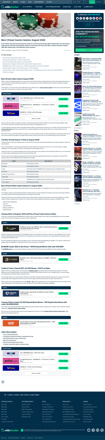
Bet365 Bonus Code (68, 409)
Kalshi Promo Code (68, 407)
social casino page (6, 129)
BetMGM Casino (7, 249)
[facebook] (93, 430)
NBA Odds (4, 407)
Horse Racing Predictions (49, 421)
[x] (102, 430)
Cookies (23, 438)
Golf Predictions (46, 414)
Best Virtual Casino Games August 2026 (14, 57)
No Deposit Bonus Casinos (90, 407)
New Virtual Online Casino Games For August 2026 (17, 62)
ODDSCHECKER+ (39, 2)
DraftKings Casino (88, 419)
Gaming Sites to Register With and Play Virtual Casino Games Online (22, 64)
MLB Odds (4, 409)
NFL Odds (4, 404)
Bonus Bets (66, 404)
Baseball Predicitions (47, 411)
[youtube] (88, 430)
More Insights (78, 128)
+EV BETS (49, 2)
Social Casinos (87, 414)
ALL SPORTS (28, 6)
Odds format (77, 2)
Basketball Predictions (48, 409)
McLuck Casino (87, 421)
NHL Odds (4, 411)
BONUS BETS (6, 2)
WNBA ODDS (89, 6)
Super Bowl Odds (26, 414)
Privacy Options (39, 438)
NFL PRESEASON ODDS (53, 6)
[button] (100, 2)
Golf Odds (4, 414)
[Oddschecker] (10, 430)
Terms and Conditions (13, 438)
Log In (92, 2)
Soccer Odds (4, 416)
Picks (76, 131)
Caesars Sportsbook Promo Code (71, 419)
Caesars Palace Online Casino (17, 308)
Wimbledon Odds (26, 416)
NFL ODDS (78, 6)
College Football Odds (7, 421)
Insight (77, 55)
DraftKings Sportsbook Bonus (71, 414)
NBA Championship (27, 409)
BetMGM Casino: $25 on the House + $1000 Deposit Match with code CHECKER (26, 66)
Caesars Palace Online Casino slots (54, 311)
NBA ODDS (68, 6)
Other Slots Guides (8, 72)
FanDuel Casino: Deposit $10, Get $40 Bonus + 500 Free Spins (20, 68)
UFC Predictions (46, 419)
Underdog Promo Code (69, 421)
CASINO (23, 2)
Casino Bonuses (87, 404)
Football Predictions (47, 407)
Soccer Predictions (47, 416)
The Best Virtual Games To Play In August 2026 (16, 59)
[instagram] (97, 430)
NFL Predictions (46, 404)
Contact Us (30, 438)
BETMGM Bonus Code (69, 411)
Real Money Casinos (88, 411)
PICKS (30, 2)
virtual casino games (46, 87)
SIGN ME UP (88, 50)
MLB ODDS (39, 6)
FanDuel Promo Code (68, 416)
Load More (77, 203)
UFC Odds (4, 419)
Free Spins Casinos (88, 409)
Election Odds (25, 407)
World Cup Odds (26, 404)
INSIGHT (15, 2)
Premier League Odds (27, 411)
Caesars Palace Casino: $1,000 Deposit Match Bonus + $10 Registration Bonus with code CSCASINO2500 (33, 70)
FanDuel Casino (33, 270)
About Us (3, 438)
